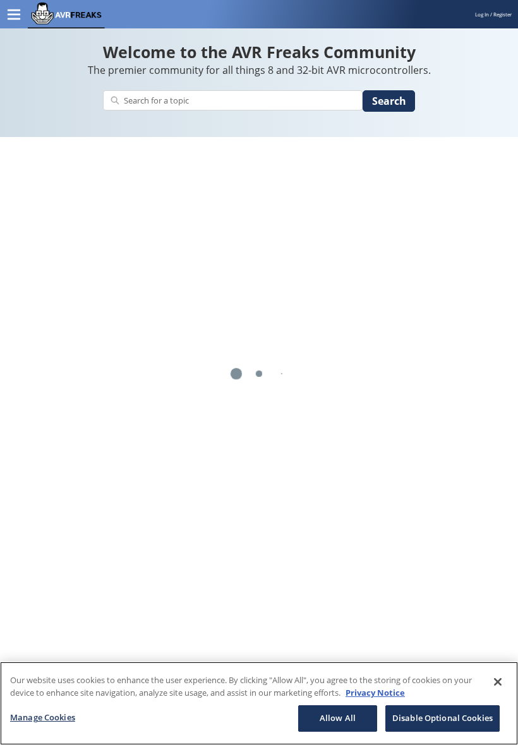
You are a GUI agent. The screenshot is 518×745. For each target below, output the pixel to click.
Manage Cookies (42, 717)
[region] (259, 703)
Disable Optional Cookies (442, 718)
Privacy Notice (375, 692)
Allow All (338, 718)
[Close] (498, 682)
